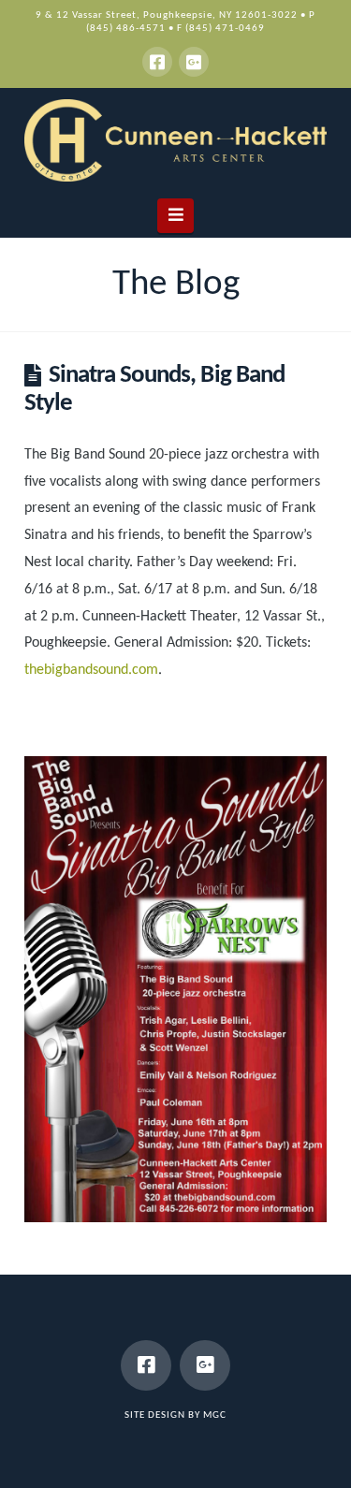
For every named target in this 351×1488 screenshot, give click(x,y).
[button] (175, 215)
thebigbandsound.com (91, 670)
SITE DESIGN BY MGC (175, 1415)
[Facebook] (157, 62)
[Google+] (194, 62)
